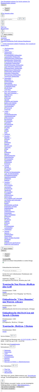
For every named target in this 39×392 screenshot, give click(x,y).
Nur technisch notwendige (8, 386)
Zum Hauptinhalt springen (8, 1)
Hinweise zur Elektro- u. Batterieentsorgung (17, 361)
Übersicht (4, 41)
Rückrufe (7, 360)
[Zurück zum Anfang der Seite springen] (2, 381)
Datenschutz (7, 352)
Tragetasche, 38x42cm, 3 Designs (18, 326)
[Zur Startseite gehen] (7, 13)
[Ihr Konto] (2, 31)
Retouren (7, 358)
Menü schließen (8, 34)
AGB (6, 353)
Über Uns (3, 27)
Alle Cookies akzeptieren (8, 388)
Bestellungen (27, 41)
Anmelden (4, 38)
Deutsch (7, 8)
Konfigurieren (20, 386)
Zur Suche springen (22, 1)
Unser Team (7, 371)
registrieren (7, 39)
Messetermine (5, 28)
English (7, 10)
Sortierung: (6, 278)
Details (5, 292)
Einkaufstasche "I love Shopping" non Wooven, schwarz (18, 300)
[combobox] (9, 19)
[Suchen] (19, 18)
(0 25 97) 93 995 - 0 (26, 339)
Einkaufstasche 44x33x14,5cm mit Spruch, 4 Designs (18, 314)
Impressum (7, 350)
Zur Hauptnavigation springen (15, 2)
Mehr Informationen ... (23, 385)
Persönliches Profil (12, 41)
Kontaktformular (15, 344)
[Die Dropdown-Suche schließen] (23, 18)
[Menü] (2, 15)
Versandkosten (8, 355)
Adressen (20, 41)
